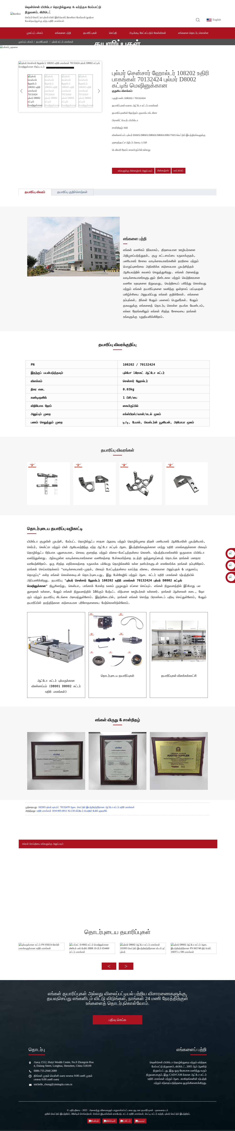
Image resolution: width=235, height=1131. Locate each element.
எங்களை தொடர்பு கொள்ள (193, 32)
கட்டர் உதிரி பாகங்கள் (133, 1114)
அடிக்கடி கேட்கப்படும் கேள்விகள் (147, 32)
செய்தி (113, 32)
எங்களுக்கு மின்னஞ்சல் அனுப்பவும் (135, 170)
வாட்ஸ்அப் (178, 170)
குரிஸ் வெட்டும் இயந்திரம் (57, 1114)
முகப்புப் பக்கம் (35, 32)
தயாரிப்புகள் (90, 32)
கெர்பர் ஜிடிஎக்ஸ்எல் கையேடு (107, 1114)
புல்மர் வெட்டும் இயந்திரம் (177, 1114)
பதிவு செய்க (117, 1020)
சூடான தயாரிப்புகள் (143, 1110)
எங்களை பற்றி (63, 32)
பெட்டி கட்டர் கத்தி (154, 1114)
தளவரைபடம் (161, 1110)
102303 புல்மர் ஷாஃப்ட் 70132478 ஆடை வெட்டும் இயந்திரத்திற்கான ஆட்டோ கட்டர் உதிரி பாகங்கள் (86, 807)
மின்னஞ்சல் (163, 170)
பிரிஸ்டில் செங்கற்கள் (81, 1114)
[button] (98, 91)
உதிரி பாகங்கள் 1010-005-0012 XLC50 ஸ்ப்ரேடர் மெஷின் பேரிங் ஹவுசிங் (72, 811)
